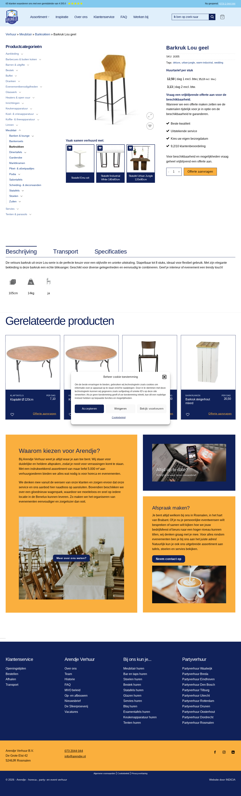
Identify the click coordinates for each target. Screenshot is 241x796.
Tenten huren (132, 722)
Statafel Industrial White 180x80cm (110, 177)
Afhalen (11, 679)
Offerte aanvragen (200, 171)
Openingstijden (16, 668)
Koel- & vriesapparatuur (20, 113)
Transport (12, 684)
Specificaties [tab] (111, 251)
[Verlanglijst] (150, 126)
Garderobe (15, 157)
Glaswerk (11, 92)
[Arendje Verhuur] (15, 17)
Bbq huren (130, 706)
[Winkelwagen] (222, 16)
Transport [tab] (65, 251)
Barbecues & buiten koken (21, 59)
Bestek (10, 70)
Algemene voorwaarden (104, 773)
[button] (164, 377)
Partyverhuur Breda (195, 674)
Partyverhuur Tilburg (195, 690)
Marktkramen (17, 163)
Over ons (80, 17)
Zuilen (13, 201)
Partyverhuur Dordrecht (197, 717)
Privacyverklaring (139, 773)
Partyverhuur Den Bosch (198, 684)
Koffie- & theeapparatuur (20, 119)
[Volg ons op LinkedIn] (232, 752)
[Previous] (5, 379)
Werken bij (140, 17)
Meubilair (25, 34)
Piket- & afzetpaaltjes (21, 168)
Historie (70, 679)
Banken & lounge (19, 135)
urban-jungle (188, 62)
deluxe (176, 62)
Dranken (11, 81)
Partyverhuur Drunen (196, 706)
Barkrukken (42, 34)
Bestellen (12, 674)
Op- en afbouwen (76, 695)
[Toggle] (22, 54)
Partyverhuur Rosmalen (198, 722)
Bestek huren (132, 684)
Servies (10, 208)
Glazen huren (132, 695)
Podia (12, 174)
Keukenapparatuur (17, 108)
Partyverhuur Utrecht (196, 695)
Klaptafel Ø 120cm (21, 399)
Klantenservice (104, 17)
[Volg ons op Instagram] (224, 752)
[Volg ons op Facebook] (215, 752)
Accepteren (89, 408)
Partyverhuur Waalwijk (197, 668)
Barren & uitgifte (15, 64)
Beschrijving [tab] (21, 251)
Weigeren (120, 408)
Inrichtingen (13, 102)
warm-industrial (204, 62)
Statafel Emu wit (80, 177)
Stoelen (13, 195)
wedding (218, 62)
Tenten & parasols (16, 214)
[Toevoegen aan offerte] (69, 148)
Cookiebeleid (119, 417)
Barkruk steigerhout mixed (197, 401)
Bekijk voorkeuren (152, 408)
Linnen (10, 124)
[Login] (231, 16)
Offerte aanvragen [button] (44, 413)
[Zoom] (150, 116)
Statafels (14, 190)
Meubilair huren (133, 668)
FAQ (123, 17)
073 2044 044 (74, 751)
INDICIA (230, 779)
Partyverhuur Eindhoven (198, 679)
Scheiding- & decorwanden (25, 185)
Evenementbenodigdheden (22, 86)
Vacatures (71, 711)
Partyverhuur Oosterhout (198, 711)
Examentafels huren (136, 711)
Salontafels (15, 179)
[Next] (235, 379)
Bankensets (16, 141)
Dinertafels (15, 152)
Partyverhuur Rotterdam (198, 700)
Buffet (9, 75)
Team (68, 674)
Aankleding (12, 53)
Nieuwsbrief (73, 700)
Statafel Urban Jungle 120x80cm (141, 177)
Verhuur (11, 34)
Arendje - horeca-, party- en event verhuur (42, 779)
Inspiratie (62, 17)
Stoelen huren (132, 679)
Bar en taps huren (135, 674)
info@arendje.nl (75, 756)
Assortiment (38, 17)
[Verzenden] (212, 17)
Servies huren (132, 700)
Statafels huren (133, 690)
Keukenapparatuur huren (140, 717)
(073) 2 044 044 (227, 3)
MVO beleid (72, 690)
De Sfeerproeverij (76, 706)
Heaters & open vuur (18, 97)
